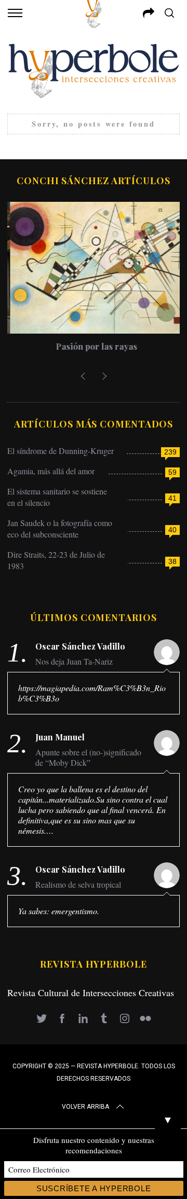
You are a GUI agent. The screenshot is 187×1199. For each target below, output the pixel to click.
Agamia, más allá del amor (51, 470)
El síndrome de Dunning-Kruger (60, 450)
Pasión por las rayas (94, 346)
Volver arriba (85, 1106)
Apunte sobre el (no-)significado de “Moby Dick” (88, 757)
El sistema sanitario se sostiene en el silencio (57, 497)
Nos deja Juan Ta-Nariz (74, 661)
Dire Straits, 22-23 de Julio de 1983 (56, 560)
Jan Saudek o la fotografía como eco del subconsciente (59, 528)
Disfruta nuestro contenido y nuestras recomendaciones (93, 1145)
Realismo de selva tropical (78, 884)
